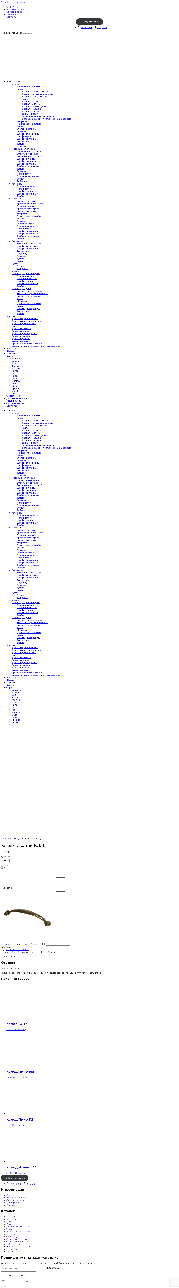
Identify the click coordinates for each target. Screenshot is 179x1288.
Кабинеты (17, 184)
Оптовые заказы (15, 12)
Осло (14, 383)
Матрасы (22, 121)
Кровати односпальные (35, 91)
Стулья (20, 179)
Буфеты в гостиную (27, 154)
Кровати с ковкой (31, 101)
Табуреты (22, 181)
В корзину (6, 947)
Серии (9, 356)
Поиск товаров (12, 33)
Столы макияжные (27, 129)
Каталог (10, 410)
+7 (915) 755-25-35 (89, 21)
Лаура (15, 371)
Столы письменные (27, 186)
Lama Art (18, 1275)
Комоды (21, 126)
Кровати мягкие (31, 104)
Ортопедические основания (38, 116)
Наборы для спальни (28, 86)
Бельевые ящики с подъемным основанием (46, 119)
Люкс (14, 378)
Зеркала (21, 131)
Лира (14, 376)
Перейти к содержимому (15, 2)
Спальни (16, 84)
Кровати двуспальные (34, 96)
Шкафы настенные (27, 139)
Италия (16, 368)
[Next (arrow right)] (5, 1286)
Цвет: (6, 865)
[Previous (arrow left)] (2, 1286)
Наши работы (13, 14)
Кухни (15, 263)
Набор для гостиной (28, 480)
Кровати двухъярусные (35, 106)
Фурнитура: (8, 888)
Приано (16, 388)
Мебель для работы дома (26, 273)
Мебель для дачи (21, 288)
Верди (15, 361)
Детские (16, 199)
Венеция (16, 358)
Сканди (16, 391)
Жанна (15, 366)
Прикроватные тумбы (29, 124)
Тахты (25, 99)
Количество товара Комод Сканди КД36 (23, 944)
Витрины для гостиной (29, 156)
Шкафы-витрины (26, 159)
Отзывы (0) (12, 956)
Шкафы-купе (24, 136)
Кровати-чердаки (32, 109)
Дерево (5, 856)
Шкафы (10, 351)
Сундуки (21, 146)
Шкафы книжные (26, 161)
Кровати (21, 89)
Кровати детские (31, 111)
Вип (14, 363)
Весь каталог (13, 81)
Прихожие (17, 241)
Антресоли (23, 141)
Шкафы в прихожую (28, 246)
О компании (13, 7)
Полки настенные (27, 174)
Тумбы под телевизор (29, 166)
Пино (15, 386)
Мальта (16, 381)
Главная (5, 839)
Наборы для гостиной (29, 151)
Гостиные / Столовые (23, 149)
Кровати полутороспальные (37, 94)
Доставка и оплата (16, 9)
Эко (14, 393)
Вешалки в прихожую (29, 243)
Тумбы (20, 144)
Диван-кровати (30, 114)
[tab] (92, 956)
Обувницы (22, 253)
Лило (14, 373)
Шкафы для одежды (28, 134)
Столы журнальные (28, 176)
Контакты (11, 17)
